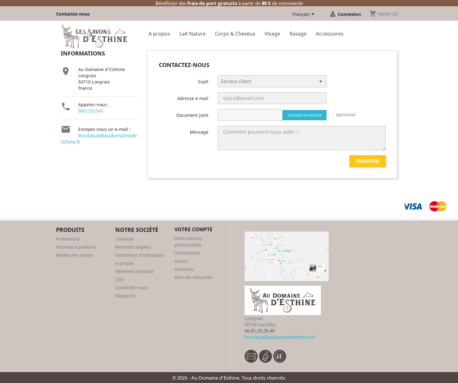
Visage (272, 33)
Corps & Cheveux (235, 33)
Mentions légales (133, 247)
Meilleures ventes (74, 255)
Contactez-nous (73, 14)
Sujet (203, 81)
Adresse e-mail (192, 98)
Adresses (183, 269)
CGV (119, 279)
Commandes (187, 253)
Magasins (125, 296)
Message (199, 132)
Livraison (124, 239)
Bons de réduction (193, 277)
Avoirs (180, 261)
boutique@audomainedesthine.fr (99, 138)
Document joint (192, 115)
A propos (159, 33)
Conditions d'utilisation (139, 255)
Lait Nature (192, 33)
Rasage (298, 33)
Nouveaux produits (76, 247)
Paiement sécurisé (134, 271)
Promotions (68, 239)
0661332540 (90, 111)
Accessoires (330, 33)
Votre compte (193, 229)
